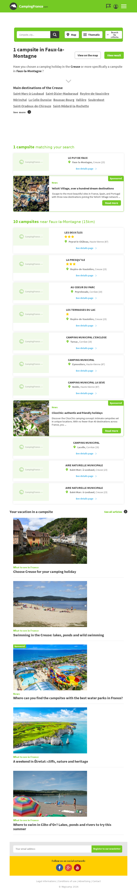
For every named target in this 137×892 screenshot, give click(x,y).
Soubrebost (96, 100)
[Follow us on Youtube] (77, 867)
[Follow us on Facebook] (59, 867)
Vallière (81, 100)
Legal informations (46, 881)
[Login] (116, 6)
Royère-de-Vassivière (94, 94)
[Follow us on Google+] (68, 867)
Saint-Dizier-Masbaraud (62, 94)
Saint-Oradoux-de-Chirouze (32, 106)
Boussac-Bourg (63, 100)
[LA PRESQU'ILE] (31, 264)
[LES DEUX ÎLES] (31, 237)
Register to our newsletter (106, 848)
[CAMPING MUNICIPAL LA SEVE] (31, 387)
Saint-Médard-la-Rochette (71, 106)
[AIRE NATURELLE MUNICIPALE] (31, 469)
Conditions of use (67, 881)
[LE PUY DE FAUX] (31, 162)
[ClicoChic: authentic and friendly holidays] (31, 418)
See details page (84, 168)
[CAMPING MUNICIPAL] (31, 364)
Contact (96, 881)
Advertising (84, 881)
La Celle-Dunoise (40, 100)
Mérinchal (20, 100)
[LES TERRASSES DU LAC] (31, 314)
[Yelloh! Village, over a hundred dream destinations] (31, 193)
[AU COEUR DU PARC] (31, 291)
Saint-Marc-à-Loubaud (28, 94)
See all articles (113, 512)
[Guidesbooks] (109, 6)
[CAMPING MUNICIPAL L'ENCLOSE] (31, 341)
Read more (111, 203)
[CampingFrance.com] (68, 6)
